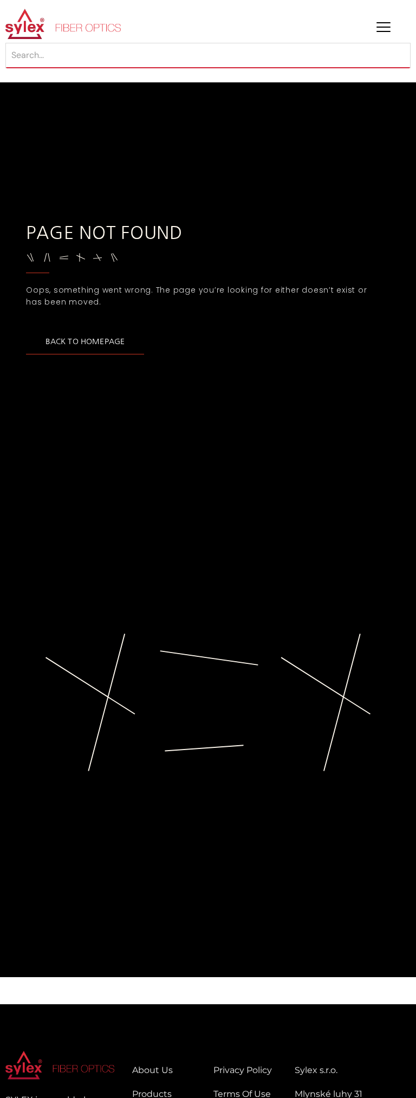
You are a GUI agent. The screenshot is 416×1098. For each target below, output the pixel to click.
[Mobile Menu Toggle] (383, 27)
